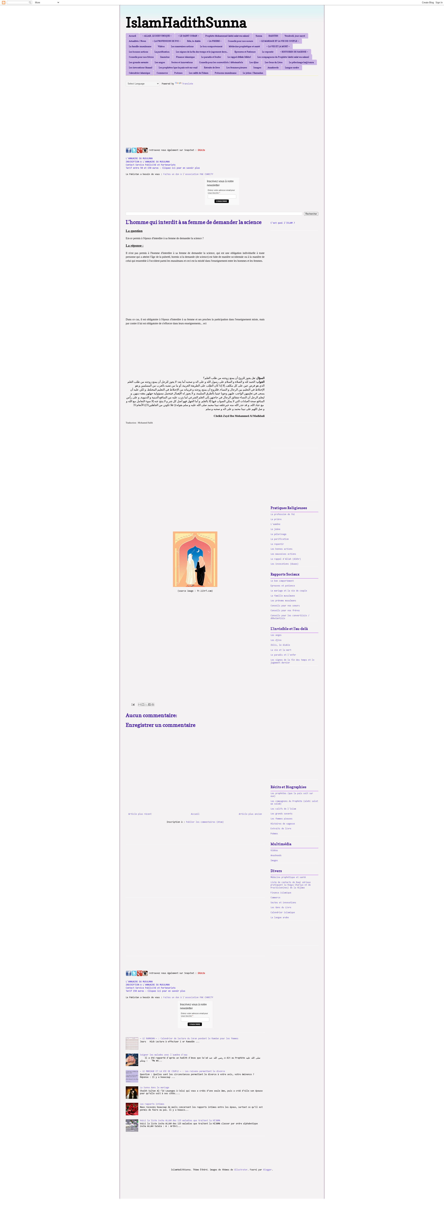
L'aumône (165, 57)
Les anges (160, 62)
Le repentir (268, 51)
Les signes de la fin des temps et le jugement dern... (202, 51)
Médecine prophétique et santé (244, 46)
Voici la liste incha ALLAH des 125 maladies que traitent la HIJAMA (180, 1120)
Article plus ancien (250, 814)
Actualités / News (137, 41)
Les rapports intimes (152, 1104)
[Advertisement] (210, 113)
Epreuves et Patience (245, 51)
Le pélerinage (278, 534)
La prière (276, 519)
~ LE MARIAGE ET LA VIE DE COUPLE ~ (279, 41)
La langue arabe (280, 917)
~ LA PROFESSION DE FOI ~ (166, 41)
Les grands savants (138, 62)
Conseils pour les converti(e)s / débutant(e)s (221, 62)
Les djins (253, 62)
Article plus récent (139, 814)
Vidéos (161, 46)
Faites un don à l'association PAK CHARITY (188, 174)
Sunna (259, 35)
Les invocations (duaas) (140, 67)
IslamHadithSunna (186, 22)
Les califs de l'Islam (198, 73)
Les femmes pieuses (236, 67)
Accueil (132, 35)
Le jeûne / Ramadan (253, 73)
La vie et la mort (281, 650)
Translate (187, 84)
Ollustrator (240, 1170)
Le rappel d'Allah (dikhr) (239, 57)
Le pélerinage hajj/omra (301, 62)
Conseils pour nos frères (141, 57)
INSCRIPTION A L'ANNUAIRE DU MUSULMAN (147, 162)
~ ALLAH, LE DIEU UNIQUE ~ (157, 35)
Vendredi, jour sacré (295, 35)
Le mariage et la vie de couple (289, 591)
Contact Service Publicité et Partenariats (151, 165)
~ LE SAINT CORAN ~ (188, 35)
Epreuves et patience (283, 586)
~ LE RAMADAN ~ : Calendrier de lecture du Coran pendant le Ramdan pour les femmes (189, 1038)
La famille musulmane (140, 46)
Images (257, 67)
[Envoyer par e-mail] (139, 704)
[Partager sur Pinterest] (153, 704)
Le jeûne (275, 529)
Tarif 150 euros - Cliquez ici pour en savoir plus (155, 991)
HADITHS (273, 35)
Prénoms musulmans (225, 73)
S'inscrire (221, 201)
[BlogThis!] (143, 704)
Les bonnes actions (138, 51)
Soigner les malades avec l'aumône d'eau (163, 1055)
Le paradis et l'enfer (211, 57)
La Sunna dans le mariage (154, 1088)
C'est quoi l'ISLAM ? (283, 223)
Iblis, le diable (194, 41)
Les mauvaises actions (182, 46)
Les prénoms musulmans (283, 601)
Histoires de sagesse (283, 824)
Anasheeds (273, 67)
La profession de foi (283, 514)
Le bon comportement (211, 46)
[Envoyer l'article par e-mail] (133, 704)
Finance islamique (185, 57)
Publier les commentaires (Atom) (205, 822)
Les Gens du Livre (274, 62)
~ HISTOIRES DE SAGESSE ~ (294, 51)
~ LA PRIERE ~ (214, 41)
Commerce (162, 73)
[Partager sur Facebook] (149, 704)
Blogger (267, 1170)
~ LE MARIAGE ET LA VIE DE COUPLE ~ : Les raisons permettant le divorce (182, 1071)
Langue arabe (292, 67)
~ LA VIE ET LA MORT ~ (278, 46)
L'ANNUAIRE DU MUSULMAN (139, 158)
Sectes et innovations (182, 62)
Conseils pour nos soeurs (240, 41)
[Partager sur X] (146, 704)
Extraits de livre (212, 67)
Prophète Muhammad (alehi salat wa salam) (227, 35)
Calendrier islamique (139, 73)
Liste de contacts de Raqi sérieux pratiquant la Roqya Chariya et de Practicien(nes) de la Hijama (291, 885)
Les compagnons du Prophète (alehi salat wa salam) (283, 57)
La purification (162, 51)
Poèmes (178, 73)
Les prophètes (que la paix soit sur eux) (178, 67)
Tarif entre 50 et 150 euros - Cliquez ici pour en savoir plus (163, 168)
